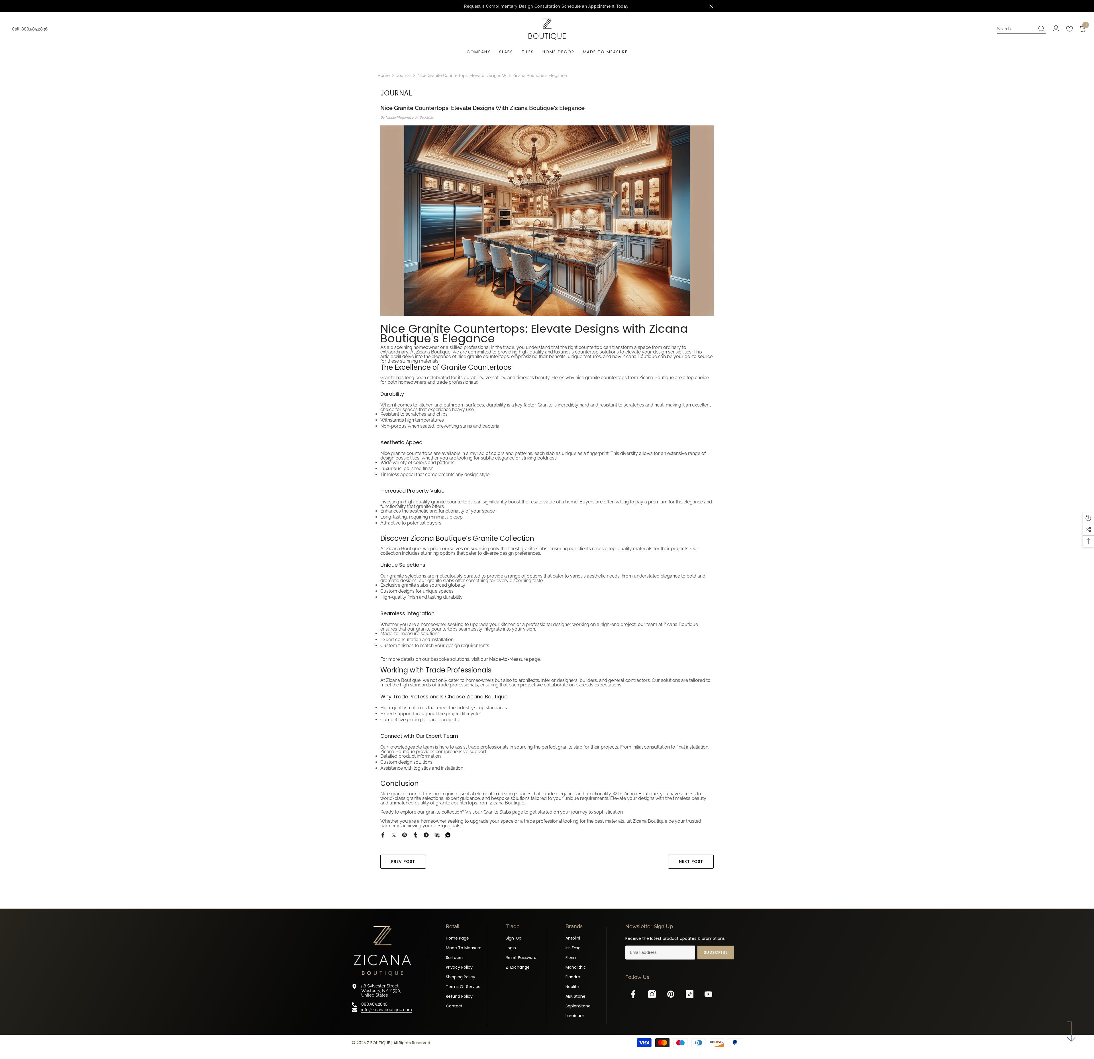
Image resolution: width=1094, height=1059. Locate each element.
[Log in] (1056, 29)
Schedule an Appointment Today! (596, 6)
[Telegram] (426, 834)
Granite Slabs (497, 812)
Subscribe (716, 952)
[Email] (437, 834)
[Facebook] (382, 834)
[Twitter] (393, 834)
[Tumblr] (415, 834)
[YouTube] (708, 994)
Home (383, 75)
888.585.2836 (34, 29)
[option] (547, 6)
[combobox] (1016, 29)
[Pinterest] (404, 834)
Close (711, 6)
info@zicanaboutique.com (386, 1009)
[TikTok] (689, 994)
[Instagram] (652, 994)
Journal (403, 75)
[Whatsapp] (447, 834)
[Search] (1021, 29)
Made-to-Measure (508, 659)
